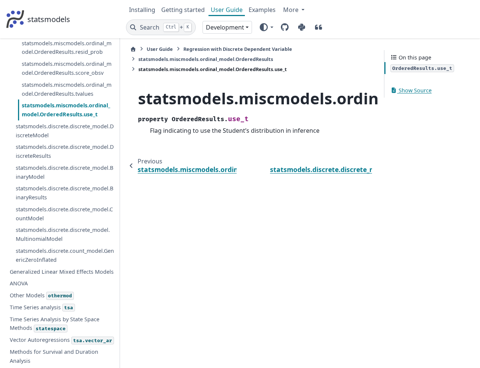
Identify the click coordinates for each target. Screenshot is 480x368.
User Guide (227, 10)
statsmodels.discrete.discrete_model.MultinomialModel (63, 234)
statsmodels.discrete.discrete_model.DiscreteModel (65, 131)
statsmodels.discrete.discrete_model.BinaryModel (64, 172)
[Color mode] (266, 27)
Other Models (41, 295)
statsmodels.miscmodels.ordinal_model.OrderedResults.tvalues (66, 89)
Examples (262, 10)
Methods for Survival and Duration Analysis (54, 356)
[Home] (133, 49)
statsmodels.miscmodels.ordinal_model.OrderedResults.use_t (66, 110)
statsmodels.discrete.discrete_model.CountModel (64, 214)
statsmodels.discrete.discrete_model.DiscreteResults (65, 151)
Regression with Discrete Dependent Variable (237, 49)
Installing (142, 10)
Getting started (183, 10)
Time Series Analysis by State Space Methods (54, 324)
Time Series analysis (41, 307)
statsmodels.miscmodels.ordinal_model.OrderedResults (205, 59)
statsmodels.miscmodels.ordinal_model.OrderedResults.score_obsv (66, 68)
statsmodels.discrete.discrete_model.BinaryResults (64, 193)
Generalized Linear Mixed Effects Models (62, 271)
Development (225, 27)
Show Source (414, 90)
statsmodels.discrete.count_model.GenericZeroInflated (65, 255)
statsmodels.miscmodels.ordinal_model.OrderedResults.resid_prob (66, 48)
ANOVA (19, 283)
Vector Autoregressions (61, 339)
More (291, 10)
